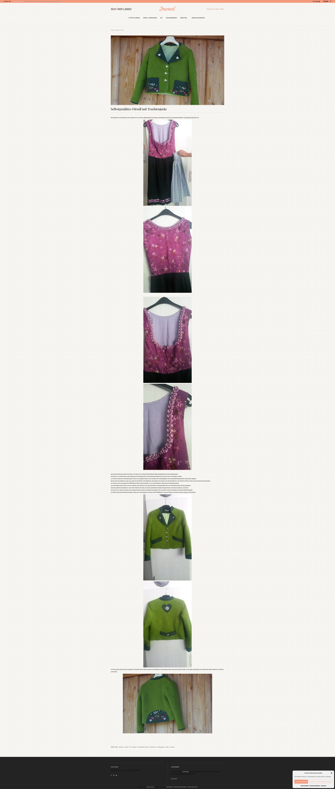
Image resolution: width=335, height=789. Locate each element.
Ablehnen (312, 781)
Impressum (323, 785)
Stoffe (167, 747)
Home (112, 30)
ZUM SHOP (174, 778)
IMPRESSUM (169, 787)
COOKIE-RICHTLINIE (192, 787)
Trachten (172, 747)
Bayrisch (121, 747)
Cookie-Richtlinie (305, 785)
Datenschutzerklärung (315, 785)
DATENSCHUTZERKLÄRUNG (180, 787)
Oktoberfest (152, 747)
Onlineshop (185, 771)
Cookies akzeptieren (301, 781)
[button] (331, 773)
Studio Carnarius (150, 787)
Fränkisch (134, 747)
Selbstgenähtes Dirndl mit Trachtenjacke (139, 109)
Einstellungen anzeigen (324, 781)
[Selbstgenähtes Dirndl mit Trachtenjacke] (167, 70)
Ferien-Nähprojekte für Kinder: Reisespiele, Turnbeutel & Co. (38, 1)
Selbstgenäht (160, 747)
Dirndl (126, 747)
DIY (130, 747)
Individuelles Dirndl (143, 747)
